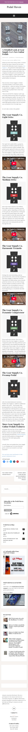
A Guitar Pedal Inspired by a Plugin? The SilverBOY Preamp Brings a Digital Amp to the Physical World (17, 654)
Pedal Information (20, 57)
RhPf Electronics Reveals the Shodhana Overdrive (16, 619)
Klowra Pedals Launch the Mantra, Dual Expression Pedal (16, 626)
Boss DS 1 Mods (14, 729)
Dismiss (21, 2)
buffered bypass (21, 434)
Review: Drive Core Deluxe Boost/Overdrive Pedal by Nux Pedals (21, 476)
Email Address (7, 505)
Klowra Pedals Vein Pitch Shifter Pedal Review (16, 632)
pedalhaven (12, 57)
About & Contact (14, 716)
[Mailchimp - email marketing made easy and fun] (12, 513)
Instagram (14, 718)
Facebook (14, 719)
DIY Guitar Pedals (14, 726)
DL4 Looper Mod (14, 727)
